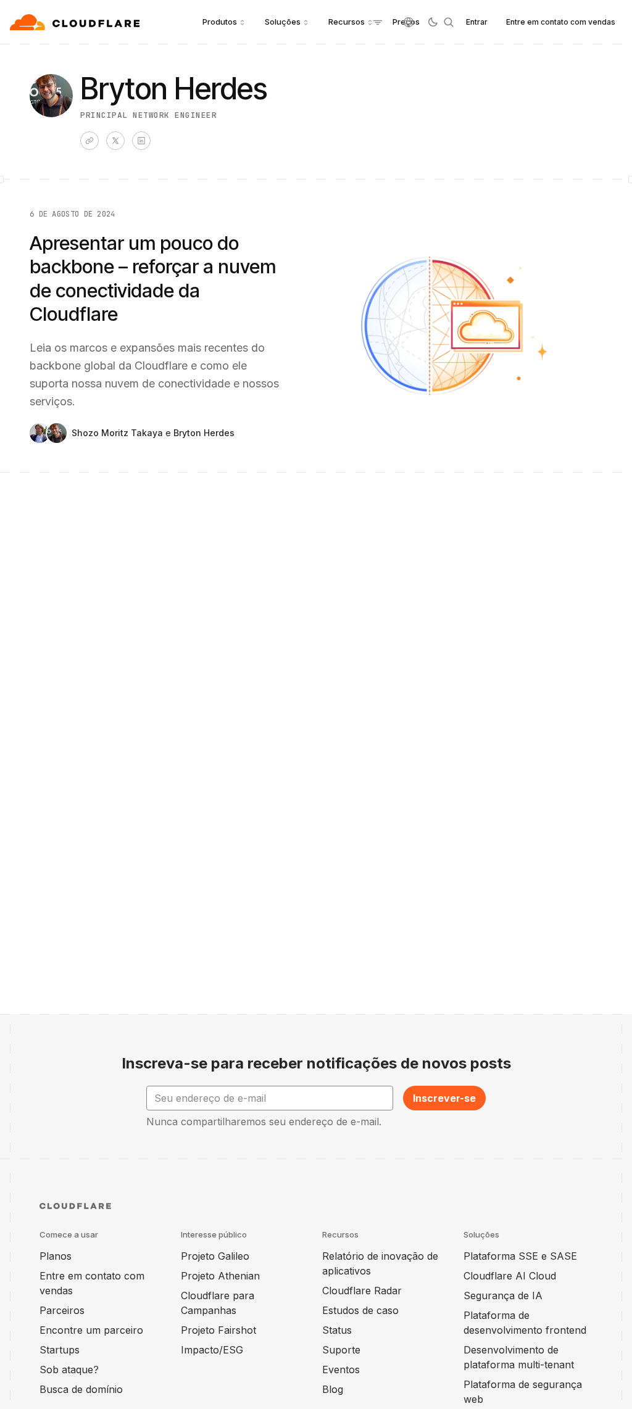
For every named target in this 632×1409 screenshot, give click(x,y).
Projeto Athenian (220, 1276)
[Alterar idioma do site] (408, 22)
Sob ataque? (69, 1369)
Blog (332, 1389)
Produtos (219, 22)
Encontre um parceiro (91, 1330)
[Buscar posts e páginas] (448, 22)
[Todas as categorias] (377, 22)
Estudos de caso (360, 1310)
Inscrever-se (444, 1098)
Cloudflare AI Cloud (510, 1276)
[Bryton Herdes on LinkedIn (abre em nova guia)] (141, 140)
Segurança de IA (503, 1295)
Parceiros (62, 1310)
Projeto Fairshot (218, 1330)
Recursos (346, 22)
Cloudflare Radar (362, 1290)
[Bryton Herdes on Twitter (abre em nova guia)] (115, 140)
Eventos (341, 1369)
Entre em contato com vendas (560, 22)
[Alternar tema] (432, 22)
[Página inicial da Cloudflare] (76, 22)
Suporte (341, 1350)
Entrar (477, 22)
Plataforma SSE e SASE (520, 1256)
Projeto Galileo (215, 1256)
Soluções (283, 22)
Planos (56, 1256)
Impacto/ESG (212, 1350)
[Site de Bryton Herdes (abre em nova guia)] (89, 140)
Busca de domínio (81, 1389)
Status (337, 1330)
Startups (60, 1350)
